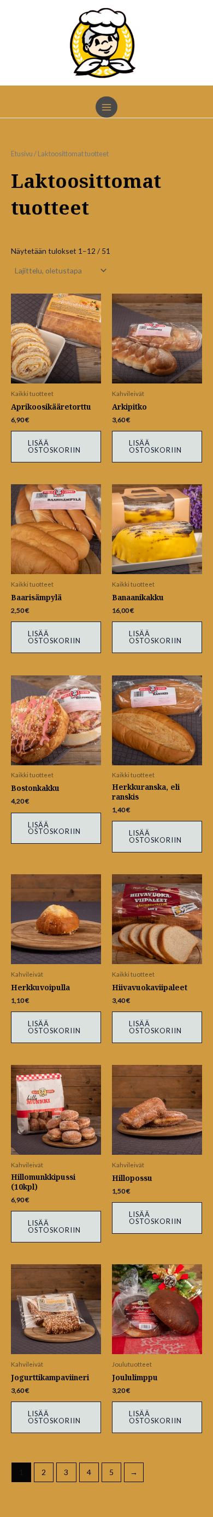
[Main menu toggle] (106, 107)
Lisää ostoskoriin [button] (54, 446)
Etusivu (22, 154)
